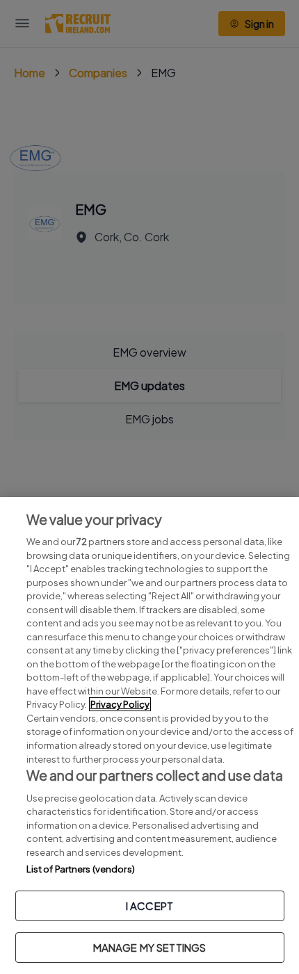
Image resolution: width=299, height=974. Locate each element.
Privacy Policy (120, 704)
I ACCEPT (149, 905)
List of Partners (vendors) (80, 869)
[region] (149, 735)
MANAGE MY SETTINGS (150, 947)
